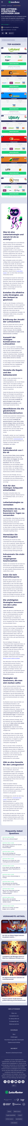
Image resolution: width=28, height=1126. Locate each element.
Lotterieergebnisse (18, 438)
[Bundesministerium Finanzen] (7, 1118)
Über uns (13, 1031)
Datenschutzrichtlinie (14, 1061)
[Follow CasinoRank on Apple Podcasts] (22, 1100)
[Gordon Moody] (6, 1122)
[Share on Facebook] (6, 33)
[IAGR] (22, 1118)
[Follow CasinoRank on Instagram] (8, 1100)
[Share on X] (2, 33)
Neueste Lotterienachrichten (14, 1071)
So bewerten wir (13, 1040)
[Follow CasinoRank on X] (11, 1100)
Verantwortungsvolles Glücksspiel (13, 1058)
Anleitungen (13, 1055)
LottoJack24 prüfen (14, 111)
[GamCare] (16, 1122)
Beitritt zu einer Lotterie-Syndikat (11, 658)
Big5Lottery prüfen (14, 89)
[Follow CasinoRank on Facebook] (4, 1100)
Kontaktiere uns (13, 1034)
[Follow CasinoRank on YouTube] (15, 1100)
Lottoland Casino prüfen (14, 66)
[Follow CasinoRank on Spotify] (19, 1100)
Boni (13, 1053)
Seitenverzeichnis (14, 1042)
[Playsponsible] (16, 1118)
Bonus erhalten (14, 63)
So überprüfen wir (14, 1037)
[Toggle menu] (2, 1)
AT (13, 1104)
